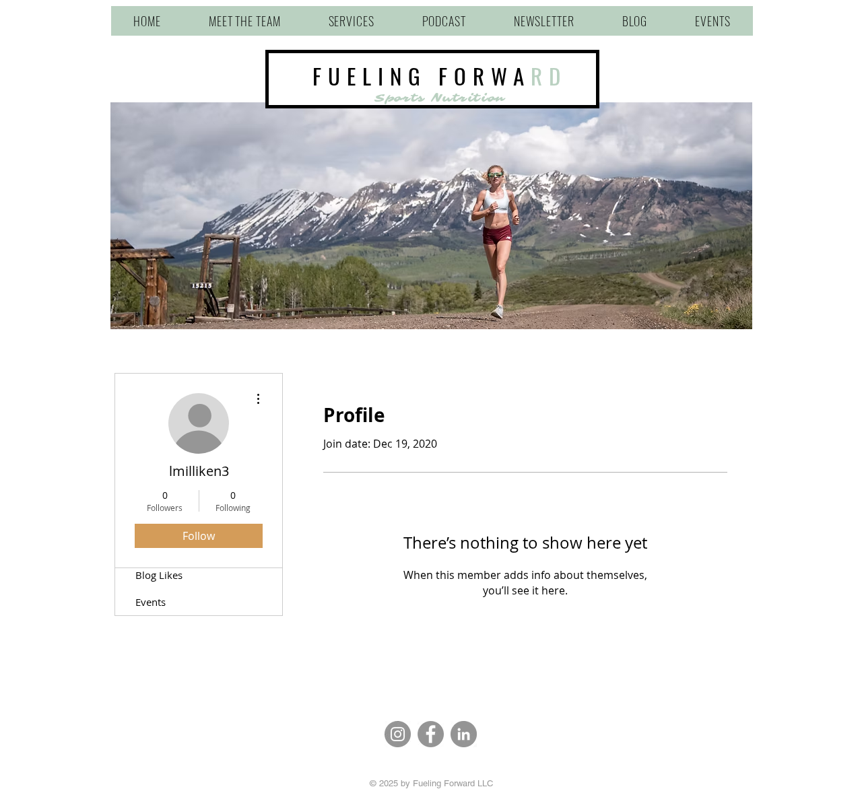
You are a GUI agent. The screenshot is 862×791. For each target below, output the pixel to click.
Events (150, 602)
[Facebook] (431, 734)
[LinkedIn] (464, 734)
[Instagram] (398, 734)
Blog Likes (159, 575)
